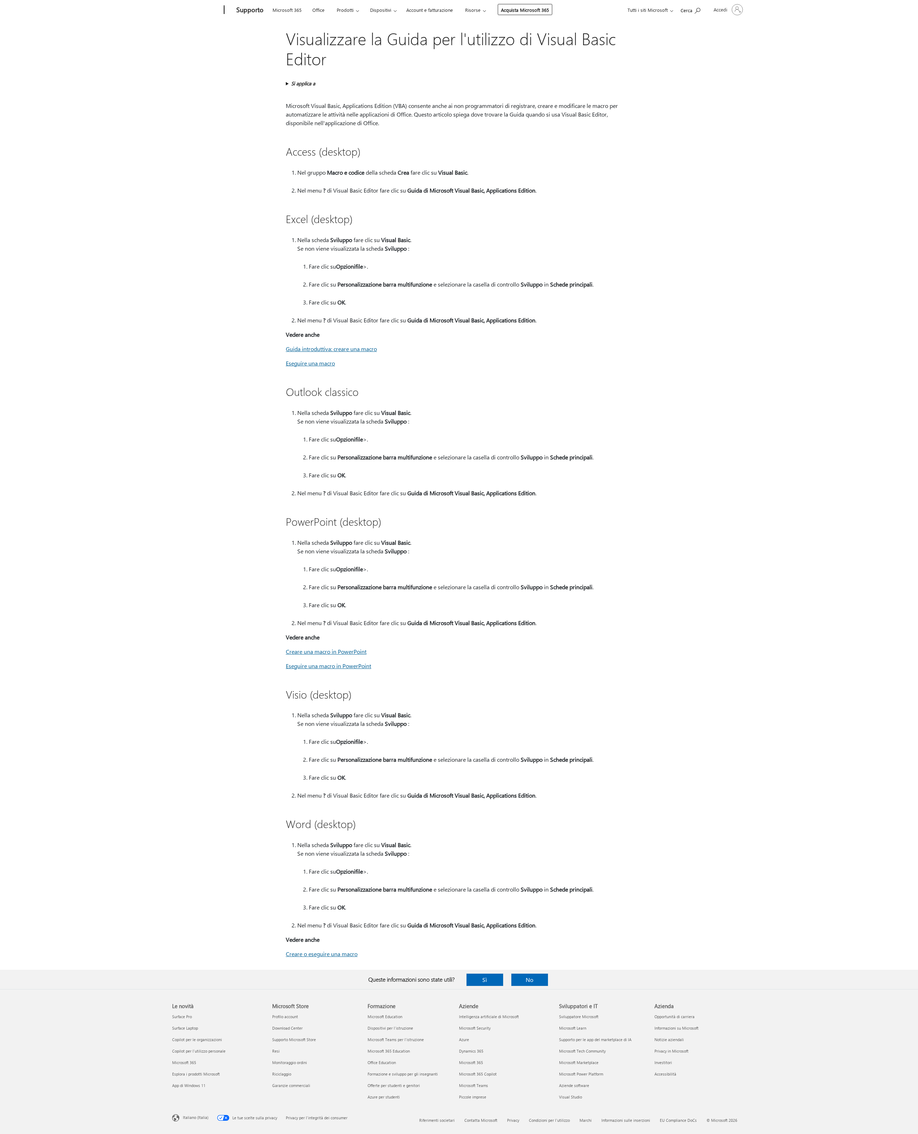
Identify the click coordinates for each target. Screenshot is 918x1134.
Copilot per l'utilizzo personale (199, 1051)
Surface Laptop (185, 1028)
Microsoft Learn (572, 1028)
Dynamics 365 (471, 1051)
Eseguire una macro (310, 363)
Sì (484, 979)
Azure (464, 1039)
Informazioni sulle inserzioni (625, 1120)
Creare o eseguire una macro (322, 954)
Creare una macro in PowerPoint (326, 651)
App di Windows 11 (188, 1085)
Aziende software (574, 1085)
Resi (276, 1051)
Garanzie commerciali (291, 1085)
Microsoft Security (475, 1028)
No (529, 979)
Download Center (287, 1028)
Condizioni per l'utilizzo (549, 1120)
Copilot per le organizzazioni (197, 1039)
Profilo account (285, 1016)
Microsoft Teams (473, 1085)
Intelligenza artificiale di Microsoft (489, 1016)
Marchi (585, 1120)
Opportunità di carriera (674, 1016)
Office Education (382, 1062)
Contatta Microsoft (480, 1120)
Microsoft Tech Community (582, 1051)
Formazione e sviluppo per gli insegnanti (403, 1074)
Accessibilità (665, 1074)
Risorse (473, 10)
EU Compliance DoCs (678, 1120)
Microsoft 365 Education (389, 1051)
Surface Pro (182, 1016)
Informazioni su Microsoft (676, 1028)
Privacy (513, 1120)
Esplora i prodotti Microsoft (196, 1074)
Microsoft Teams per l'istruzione (396, 1039)
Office (318, 10)
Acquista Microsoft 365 (525, 10)
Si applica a (303, 83)
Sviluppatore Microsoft (578, 1016)
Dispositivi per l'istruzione (390, 1028)
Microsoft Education (385, 1016)
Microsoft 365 (287, 10)
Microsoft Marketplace (578, 1062)
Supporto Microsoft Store (294, 1039)
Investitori (663, 1062)
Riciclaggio (281, 1074)
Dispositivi (380, 10)
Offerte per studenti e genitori (394, 1085)
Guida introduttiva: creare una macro (331, 349)
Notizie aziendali (669, 1039)
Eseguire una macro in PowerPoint (328, 666)
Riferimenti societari (437, 1120)
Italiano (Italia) (195, 1117)
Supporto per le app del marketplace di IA (595, 1039)
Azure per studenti (384, 1097)
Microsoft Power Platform (581, 1074)
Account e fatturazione (429, 10)
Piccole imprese (472, 1097)
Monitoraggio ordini (289, 1062)
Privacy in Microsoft (671, 1051)
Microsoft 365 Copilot (478, 1074)
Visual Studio (570, 1097)
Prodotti (345, 10)
